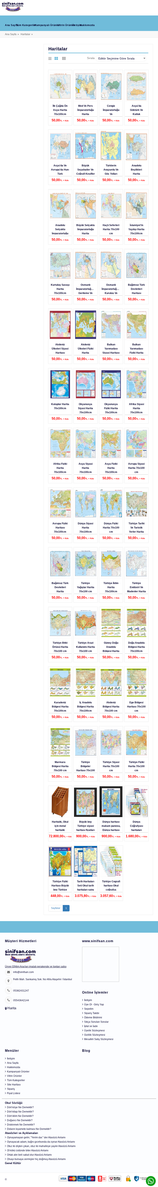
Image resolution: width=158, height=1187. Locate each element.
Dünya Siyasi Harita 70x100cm (85, 527)
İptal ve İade (91, 1026)
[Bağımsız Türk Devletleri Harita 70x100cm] (60, 563)
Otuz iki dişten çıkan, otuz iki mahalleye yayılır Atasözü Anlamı (41, 1146)
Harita (11, 1008)
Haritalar (25, 34)
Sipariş (11, 1088)
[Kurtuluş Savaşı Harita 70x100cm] (60, 264)
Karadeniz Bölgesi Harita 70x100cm (60, 706)
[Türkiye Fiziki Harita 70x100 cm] (136, 742)
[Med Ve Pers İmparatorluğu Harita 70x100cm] (85, 85)
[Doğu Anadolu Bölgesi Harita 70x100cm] (136, 622)
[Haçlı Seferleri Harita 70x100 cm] (111, 205)
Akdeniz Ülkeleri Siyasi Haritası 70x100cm (60, 350)
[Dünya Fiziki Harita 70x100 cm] (111, 503)
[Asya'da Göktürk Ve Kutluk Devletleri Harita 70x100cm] (136, 85)
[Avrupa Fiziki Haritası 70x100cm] (60, 503)
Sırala (91, 58)
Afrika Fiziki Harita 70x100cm (60, 468)
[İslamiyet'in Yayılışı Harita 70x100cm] (136, 205)
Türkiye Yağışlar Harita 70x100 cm (85, 587)
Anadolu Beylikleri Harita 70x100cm (136, 171)
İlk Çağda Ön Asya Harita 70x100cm (60, 110)
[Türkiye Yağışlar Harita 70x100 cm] (85, 563)
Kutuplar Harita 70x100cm (60, 406)
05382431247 (21, 990)
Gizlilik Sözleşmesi (94, 1034)
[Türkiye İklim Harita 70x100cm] (111, 563)
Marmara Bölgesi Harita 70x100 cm (60, 766)
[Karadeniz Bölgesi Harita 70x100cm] (60, 682)
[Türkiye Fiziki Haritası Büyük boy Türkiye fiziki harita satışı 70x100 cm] (60, 861)
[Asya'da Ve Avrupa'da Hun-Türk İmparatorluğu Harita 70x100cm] (60, 145)
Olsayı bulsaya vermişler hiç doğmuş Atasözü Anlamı (36, 1159)
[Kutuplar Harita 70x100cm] (60, 384)
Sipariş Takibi (91, 1013)
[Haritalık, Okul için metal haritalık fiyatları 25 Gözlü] (60, 801)
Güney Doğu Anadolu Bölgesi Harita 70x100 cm (111, 649)
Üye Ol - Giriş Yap (94, 1004)
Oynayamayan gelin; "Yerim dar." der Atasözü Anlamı (36, 1137)
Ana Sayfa (11, 25)
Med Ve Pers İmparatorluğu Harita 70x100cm (85, 112)
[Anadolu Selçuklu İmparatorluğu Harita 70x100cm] (60, 205)
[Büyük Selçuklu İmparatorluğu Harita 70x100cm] (85, 205)
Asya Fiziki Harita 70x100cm (111, 468)
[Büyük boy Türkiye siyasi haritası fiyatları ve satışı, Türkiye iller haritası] (85, 801)
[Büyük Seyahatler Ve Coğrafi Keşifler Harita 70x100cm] (85, 145)
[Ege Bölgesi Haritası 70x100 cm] (136, 682)
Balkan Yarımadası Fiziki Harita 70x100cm (136, 350)
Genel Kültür (13, 1163)
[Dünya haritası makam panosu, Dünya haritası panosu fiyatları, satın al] (111, 801)
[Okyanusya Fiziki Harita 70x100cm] (111, 384)
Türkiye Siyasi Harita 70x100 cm (111, 766)
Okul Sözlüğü (13, 1102)
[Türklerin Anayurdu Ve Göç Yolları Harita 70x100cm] (111, 145)
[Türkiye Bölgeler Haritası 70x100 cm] (85, 742)
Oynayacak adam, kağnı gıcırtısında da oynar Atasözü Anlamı (41, 1141)
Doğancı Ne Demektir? (20, 1120)
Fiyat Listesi (13, 1093)
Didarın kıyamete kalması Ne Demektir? (29, 1129)
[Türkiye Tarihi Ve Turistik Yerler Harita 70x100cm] (136, 503)
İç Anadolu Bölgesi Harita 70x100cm (85, 706)
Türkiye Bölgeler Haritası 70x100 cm (85, 768)
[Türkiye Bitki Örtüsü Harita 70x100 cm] (60, 622)
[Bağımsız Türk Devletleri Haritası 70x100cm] (136, 264)
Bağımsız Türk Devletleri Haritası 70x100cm (136, 291)
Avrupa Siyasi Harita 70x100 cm (136, 468)
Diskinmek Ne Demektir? (21, 1124)
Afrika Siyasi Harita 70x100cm (136, 408)
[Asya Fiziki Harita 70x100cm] (111, 443)
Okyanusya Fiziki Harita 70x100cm (111, 408)
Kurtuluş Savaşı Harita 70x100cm (60, 289)
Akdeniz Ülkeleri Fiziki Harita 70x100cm (85, 350)
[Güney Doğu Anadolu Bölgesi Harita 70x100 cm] (111, 622)
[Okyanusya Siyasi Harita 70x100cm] (85, 384)
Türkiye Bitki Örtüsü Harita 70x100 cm (60, 647)
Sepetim (88, 1008)
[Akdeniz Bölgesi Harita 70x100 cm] (111, 682)
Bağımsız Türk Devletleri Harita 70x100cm (60, 589)
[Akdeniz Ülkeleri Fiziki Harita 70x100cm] (85, 324)
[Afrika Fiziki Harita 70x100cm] (60, 443)
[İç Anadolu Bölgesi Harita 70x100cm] (85, 682)
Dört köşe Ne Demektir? (20, 1107)
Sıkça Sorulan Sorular (96, 1021)
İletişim (77, 25)
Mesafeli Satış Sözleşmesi (98, 1039)
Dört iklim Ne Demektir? (20, 1116)
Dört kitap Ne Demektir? (20, 1111)
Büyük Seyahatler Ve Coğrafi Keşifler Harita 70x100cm (85, 174)
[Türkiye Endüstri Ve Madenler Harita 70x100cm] (136, 563)
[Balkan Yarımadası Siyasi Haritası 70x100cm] (111, 324)
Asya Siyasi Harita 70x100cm (86, 468)
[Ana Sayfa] (12, 5)
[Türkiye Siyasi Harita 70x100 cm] (111, 742)
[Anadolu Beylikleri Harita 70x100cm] (136, 145)
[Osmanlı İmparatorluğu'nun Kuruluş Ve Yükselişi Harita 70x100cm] (111, 264)
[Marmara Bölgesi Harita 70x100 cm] (60, 742)
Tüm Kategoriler (26, 25)
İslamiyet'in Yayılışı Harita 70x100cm (136, 229)
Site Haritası (14, 1084)
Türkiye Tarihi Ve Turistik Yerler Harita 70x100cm (136, 529)
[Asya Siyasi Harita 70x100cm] (85, 443)
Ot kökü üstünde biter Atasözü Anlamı (27, 1150)
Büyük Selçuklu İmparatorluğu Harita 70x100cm (85, 231)
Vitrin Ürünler (66, 25)
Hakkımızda (87, 25)
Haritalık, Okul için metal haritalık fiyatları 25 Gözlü (60, 830)
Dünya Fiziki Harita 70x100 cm (111, 527)
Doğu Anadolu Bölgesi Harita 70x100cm (136, 647)
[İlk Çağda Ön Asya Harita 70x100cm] (60, 85)
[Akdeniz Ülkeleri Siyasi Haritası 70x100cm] (60, 324)
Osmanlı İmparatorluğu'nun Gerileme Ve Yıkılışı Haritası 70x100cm (86, 293)
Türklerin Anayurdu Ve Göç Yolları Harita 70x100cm (110, 174)
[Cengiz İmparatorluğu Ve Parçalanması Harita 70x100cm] (111, 85)
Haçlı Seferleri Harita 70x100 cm (111, 229)
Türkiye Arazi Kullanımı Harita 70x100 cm (85, 647)
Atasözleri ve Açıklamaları (21, 1133)
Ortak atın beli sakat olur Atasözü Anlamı (29, 1154)
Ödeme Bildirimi (93, 1017)
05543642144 (21, 1000)
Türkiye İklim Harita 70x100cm (110, 587)
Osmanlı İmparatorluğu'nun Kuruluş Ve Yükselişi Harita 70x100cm (112, 293)
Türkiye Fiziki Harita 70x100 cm (136, 766)
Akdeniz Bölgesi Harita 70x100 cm (111, 706)
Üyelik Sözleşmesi (94, 1030)
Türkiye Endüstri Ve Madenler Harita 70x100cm (136, 589)
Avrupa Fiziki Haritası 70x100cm (60, 527)
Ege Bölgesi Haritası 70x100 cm (136, 706)
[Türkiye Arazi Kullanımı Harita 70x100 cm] (85, 622)
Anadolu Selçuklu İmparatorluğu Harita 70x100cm (60, 233)
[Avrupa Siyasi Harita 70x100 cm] (136, 443)
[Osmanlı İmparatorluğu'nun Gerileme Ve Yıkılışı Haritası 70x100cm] (85, 264)
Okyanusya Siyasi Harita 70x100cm (85, 408)
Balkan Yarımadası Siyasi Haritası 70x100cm (111, 350)
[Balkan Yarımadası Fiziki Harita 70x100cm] (136, 324)
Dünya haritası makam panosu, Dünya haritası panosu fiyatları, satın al (111, 830)
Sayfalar (55, 908)
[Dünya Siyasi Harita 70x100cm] (85, 503)
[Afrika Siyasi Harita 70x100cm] (136, 384)
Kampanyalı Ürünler (47, 25)
